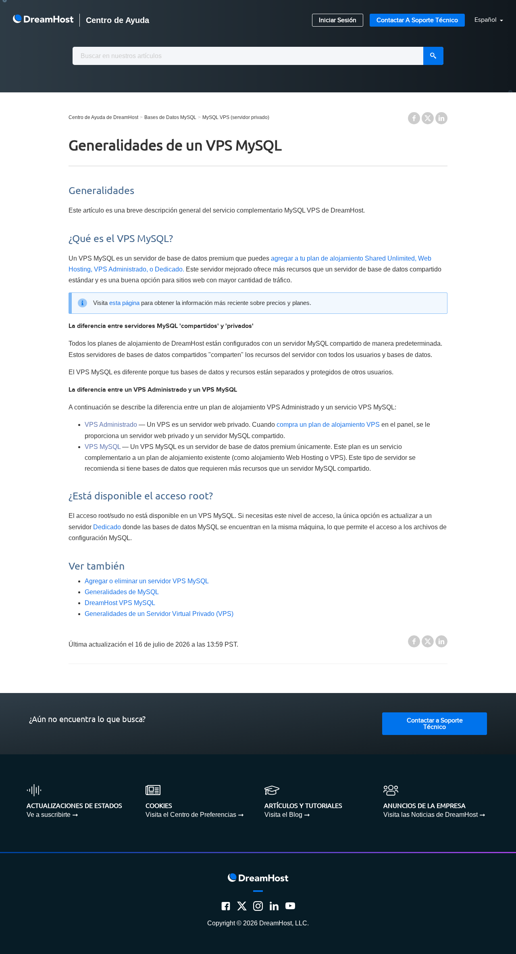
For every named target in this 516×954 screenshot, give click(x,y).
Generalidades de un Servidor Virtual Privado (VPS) (159, 613)
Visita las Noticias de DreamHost (430, 814)
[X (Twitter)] (242, 906)
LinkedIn (441, 118)
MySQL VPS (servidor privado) (235, 117)
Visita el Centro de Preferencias (191, 814)
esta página (124, 303)
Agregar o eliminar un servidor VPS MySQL (147, 581)
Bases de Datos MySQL (170, 117)
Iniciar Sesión (337, 20)
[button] (484, 20)
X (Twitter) (428, 118)
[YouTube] (290, 906)
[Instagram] (258, 906)
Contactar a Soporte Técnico (417, 20)
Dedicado (107, 527)
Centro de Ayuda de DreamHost (103, 117)
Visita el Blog (283, 814)
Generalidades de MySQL (122, 592)
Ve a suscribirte (49, 814)
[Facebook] (226, 906)
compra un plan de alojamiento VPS (328, 424)
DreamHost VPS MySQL (120, 602)
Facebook (414, 118)
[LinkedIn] (274, 906)
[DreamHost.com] (43, 20)
